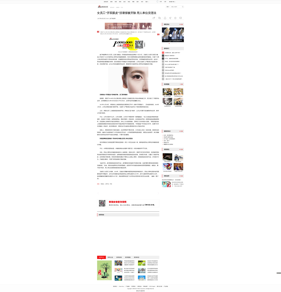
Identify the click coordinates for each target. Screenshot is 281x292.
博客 (133, 1)
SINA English (152, 286)
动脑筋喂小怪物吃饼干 (129, 264)
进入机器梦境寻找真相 (152, 268)
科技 (129, 1)
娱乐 (125, 1)
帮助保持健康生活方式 (152, 264)
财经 (120, 1)
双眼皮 (102, 184)
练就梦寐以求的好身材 (152, 262)
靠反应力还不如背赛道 (129, 262)
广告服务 (128, 286)
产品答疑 (166, 286)
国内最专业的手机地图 (152, 276)
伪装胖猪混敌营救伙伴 (129, 279)
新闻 (111, 1)
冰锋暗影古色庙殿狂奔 (152, 272)
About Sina (121, 286)
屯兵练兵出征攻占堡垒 (129, 278)
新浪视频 (127, 257)
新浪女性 (112, 7)
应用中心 (101, 257)
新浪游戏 (119, 257)
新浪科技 (136, 257)
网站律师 (145, 286)
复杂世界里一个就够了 (129, 272)
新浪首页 (106, 1)
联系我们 (133, 286)
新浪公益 (110, 257)
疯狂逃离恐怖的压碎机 (152, 270)
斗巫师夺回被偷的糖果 (129, 276)
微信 (159, 17)
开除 (111, 184)
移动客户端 (171, 1)
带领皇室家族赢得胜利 (129, 261)
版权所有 (143, 290)
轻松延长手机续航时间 (152, 261)
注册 (165, 1)
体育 (116, 1)
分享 (170, 17)
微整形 (117, 7)
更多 (147, 1)
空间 (165, 17)
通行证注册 (159, 286)
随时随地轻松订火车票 (152, 279)
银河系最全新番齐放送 (129, 270)
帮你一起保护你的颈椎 (152, 278)
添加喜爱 (175, 17)
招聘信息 (139, 286)
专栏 (142, 1)
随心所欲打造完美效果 (129, 268)
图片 (138, 1)
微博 (154, 17)
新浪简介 (115, 286)
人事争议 (107, 184)
